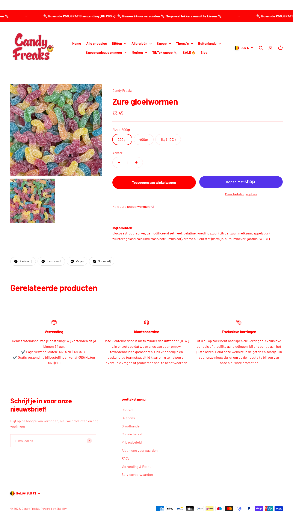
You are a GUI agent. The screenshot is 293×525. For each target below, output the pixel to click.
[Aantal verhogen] (136, 162)
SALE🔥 (189, 52)
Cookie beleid (132, 434)
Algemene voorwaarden (140, 450)
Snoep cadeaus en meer (104, 52)
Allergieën (139, 43)
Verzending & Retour (137, 466)
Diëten (117, 43)
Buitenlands (207, 43)
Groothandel (131, 426)
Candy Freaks (122, 90)
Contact (128, 410)
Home (76, 43)
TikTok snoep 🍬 (165, 52)
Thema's (182, 43)
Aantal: (117, 153)
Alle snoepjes (96, 43)
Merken (137, 52)
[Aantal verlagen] (119, 162)
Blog (204, 52)
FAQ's (126, 458)
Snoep (162, 43)
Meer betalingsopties (241, 194)
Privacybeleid (132, 442)
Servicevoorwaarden (137, 474)
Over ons (128, 418)
